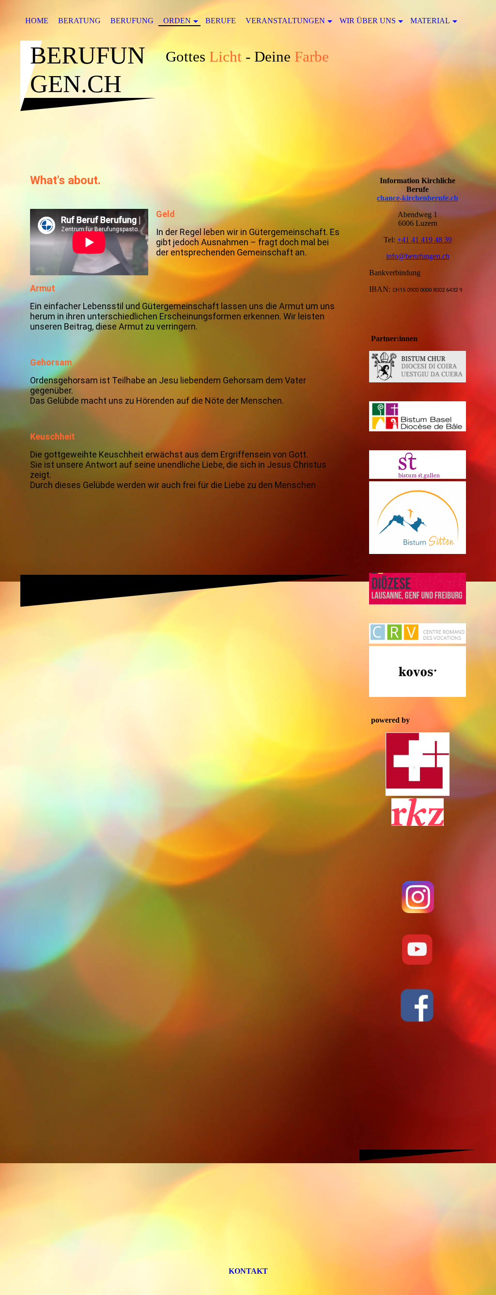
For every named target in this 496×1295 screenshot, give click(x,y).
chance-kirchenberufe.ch (417, 198)
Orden (177, 20)
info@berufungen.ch (418, 256)
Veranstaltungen (285, 20)
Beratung (79, 20)
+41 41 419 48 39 (424, 240)
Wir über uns (368, 20)
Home (36, 20)
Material (430, 20)
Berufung (132, 20)
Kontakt (248, 1271)
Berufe (220, 20)
